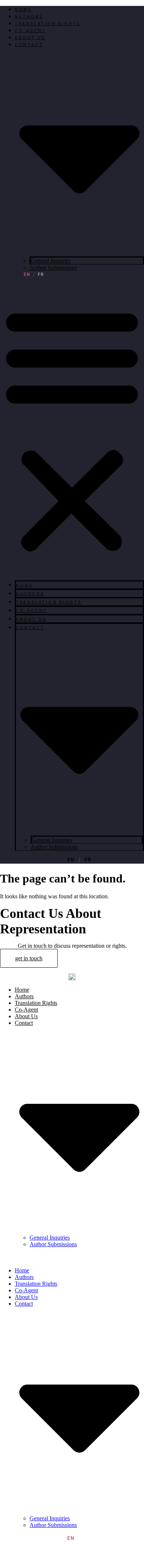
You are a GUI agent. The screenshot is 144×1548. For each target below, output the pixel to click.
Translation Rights (47, 24)
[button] (72, 429)
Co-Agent (30, 31)
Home (23, 10)
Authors (29, 17)
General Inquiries (51, 261)
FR (41, 274)
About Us (30, 38)
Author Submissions (53, 268)
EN (27, 274)
